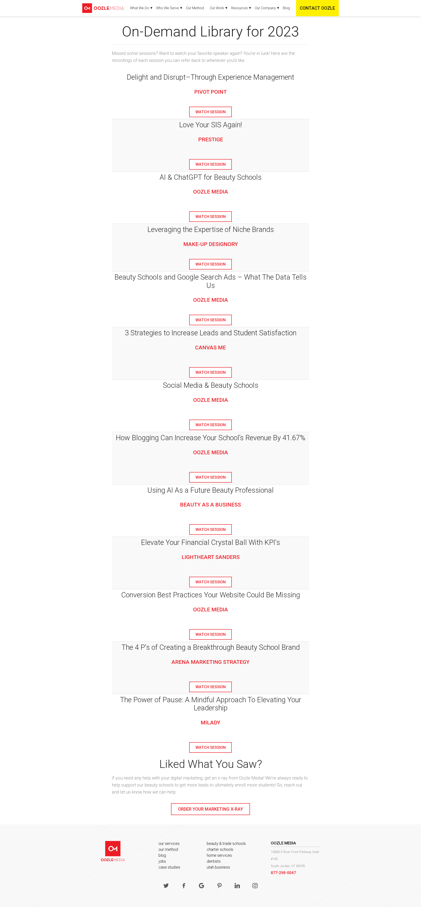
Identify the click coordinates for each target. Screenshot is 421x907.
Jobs (162, 861)
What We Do (139, 8)
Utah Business (218, 867)
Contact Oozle (317, 8)
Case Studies (169, 867)
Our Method (195, 8)
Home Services (219, 855)
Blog (286, 8)
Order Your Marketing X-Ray (210, 809)
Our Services (169, 843)
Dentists (214, 861)
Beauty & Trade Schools (226, 843)
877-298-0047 (283, 872)
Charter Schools (220, 849)
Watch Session (210, 112)
